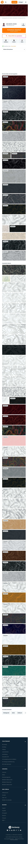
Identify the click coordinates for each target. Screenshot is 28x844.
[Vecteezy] (2, 2)
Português (4, 840)
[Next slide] (22, 740)
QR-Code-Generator (6, 792)
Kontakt (4, 823)
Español (4, 838)
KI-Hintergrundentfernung (8, 789)
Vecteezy (4, 774)
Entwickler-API (5, 784)
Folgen (23, 25)
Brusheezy (4, 772)
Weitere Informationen (8, 49)
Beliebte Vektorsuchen (7, 807)
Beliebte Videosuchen (7, 812)
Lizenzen (4, 800)
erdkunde (20, 740)
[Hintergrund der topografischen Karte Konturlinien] (13, 92)
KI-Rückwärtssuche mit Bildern (9, 787)
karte (13, 740)
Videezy (4, 777)
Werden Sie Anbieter (7, 828)
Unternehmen (5, 779)
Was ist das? (13, 46)
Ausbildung (4, 782)
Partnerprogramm (6, 805)
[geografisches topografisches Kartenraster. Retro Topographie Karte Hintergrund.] (13, 249)
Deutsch (4, 843)
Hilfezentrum (5, 820)
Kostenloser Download (14, 30)
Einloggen (21, 2)
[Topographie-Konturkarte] (6, 155)
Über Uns (4, 825)
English (4, 836)
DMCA (3, 802)
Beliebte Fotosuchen (6, 810)
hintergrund (6, 740)
